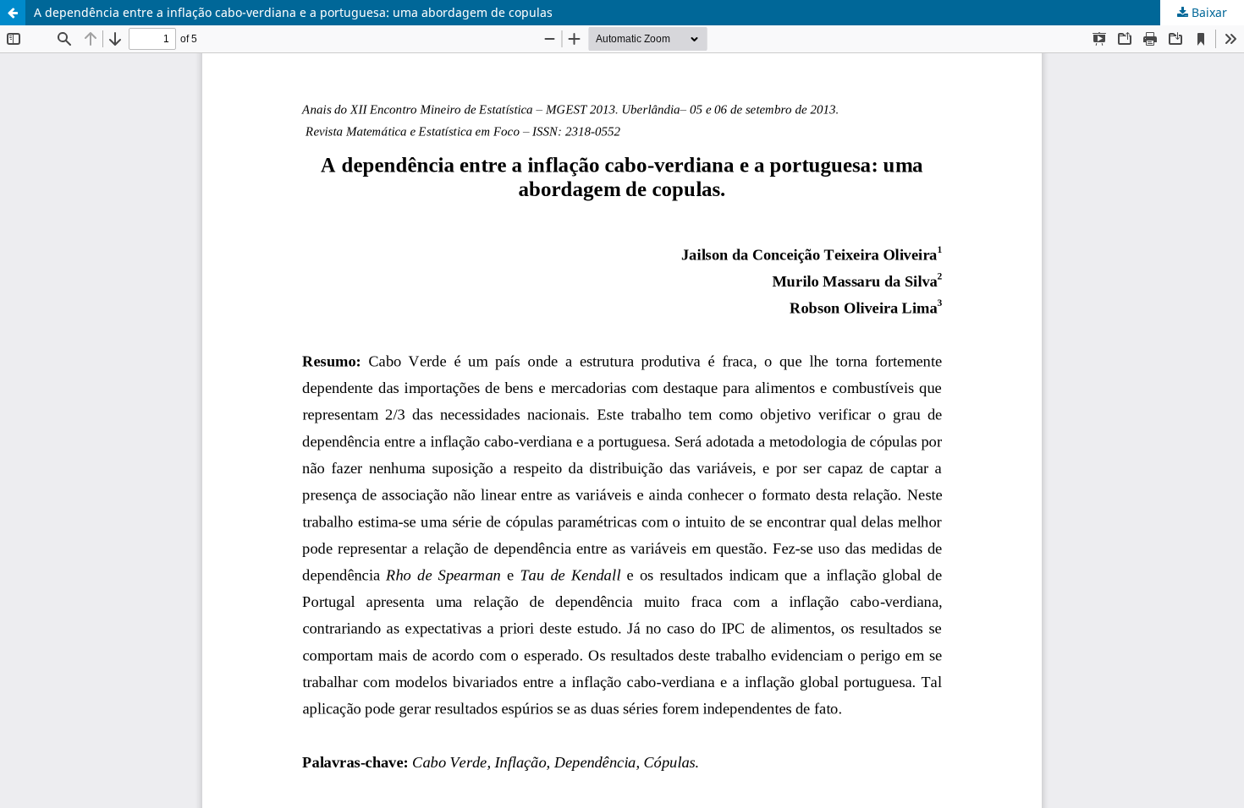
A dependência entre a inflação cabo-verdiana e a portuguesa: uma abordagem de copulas (293, 12)
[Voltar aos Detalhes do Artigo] (12, 12)
